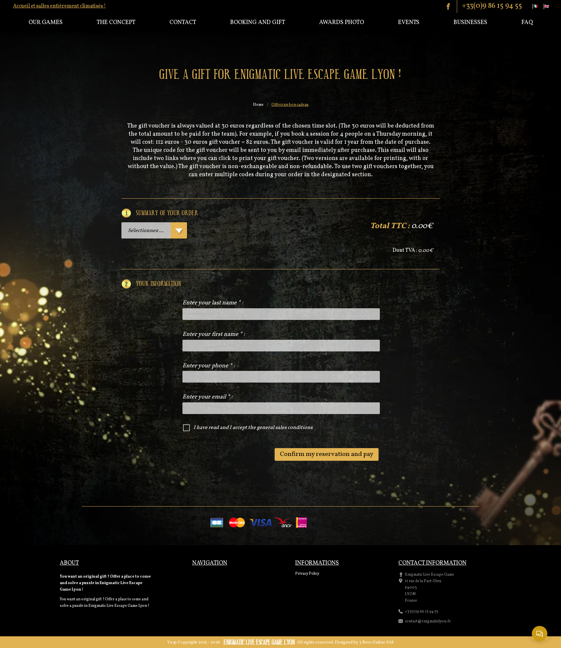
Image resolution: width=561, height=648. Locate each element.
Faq (527, 22)
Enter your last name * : (212, 303)
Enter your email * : (207, 397)
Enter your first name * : (213, 334)
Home (258, 105)
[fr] (535, 6)
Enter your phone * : (208, 366)
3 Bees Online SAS (376, 642)
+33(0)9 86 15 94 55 (492, 6)
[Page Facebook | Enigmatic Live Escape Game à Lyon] (451, 6)
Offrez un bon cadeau (289, 105)
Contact (182, 22)
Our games (46, 22)
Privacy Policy (307, 573)
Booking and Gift (257, 22)
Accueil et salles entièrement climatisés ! (59, 6)
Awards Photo (341, 22)
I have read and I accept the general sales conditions (253, 427)
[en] (546, 6)
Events (408, 22)
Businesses (470, 22)
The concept (116, 22)
